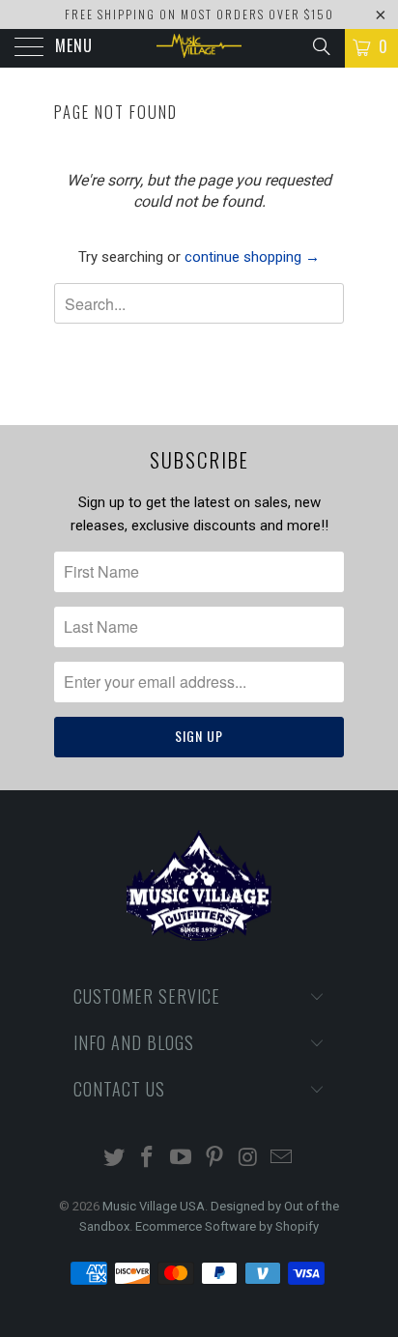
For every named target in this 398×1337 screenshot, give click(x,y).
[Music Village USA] (199, 48)
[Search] (320, 46)
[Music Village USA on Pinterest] (215, 1159)
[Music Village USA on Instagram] (248, 1159)
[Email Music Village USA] (282, 1159)
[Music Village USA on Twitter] (114, 1159)
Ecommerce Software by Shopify (227, 1226)
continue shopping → (252, 257)
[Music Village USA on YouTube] (181, 1159)
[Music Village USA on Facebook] (147, 1159)
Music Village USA (153, 1206)
